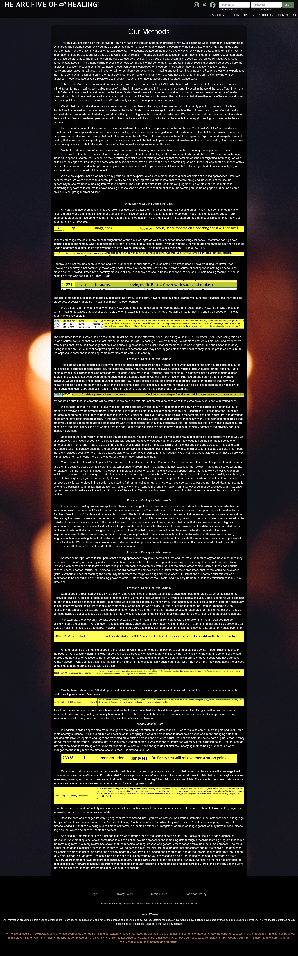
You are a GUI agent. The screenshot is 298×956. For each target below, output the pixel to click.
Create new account (231, 9)
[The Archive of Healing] (51, 4)
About (216, 15)
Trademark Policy (195, 894)
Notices (265, 15)
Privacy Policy (124, 894)
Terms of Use (159, 894)
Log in (288, 4)
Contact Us (287, 15)
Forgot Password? (263, 9)
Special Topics (240, 15)
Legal (94, 894)
